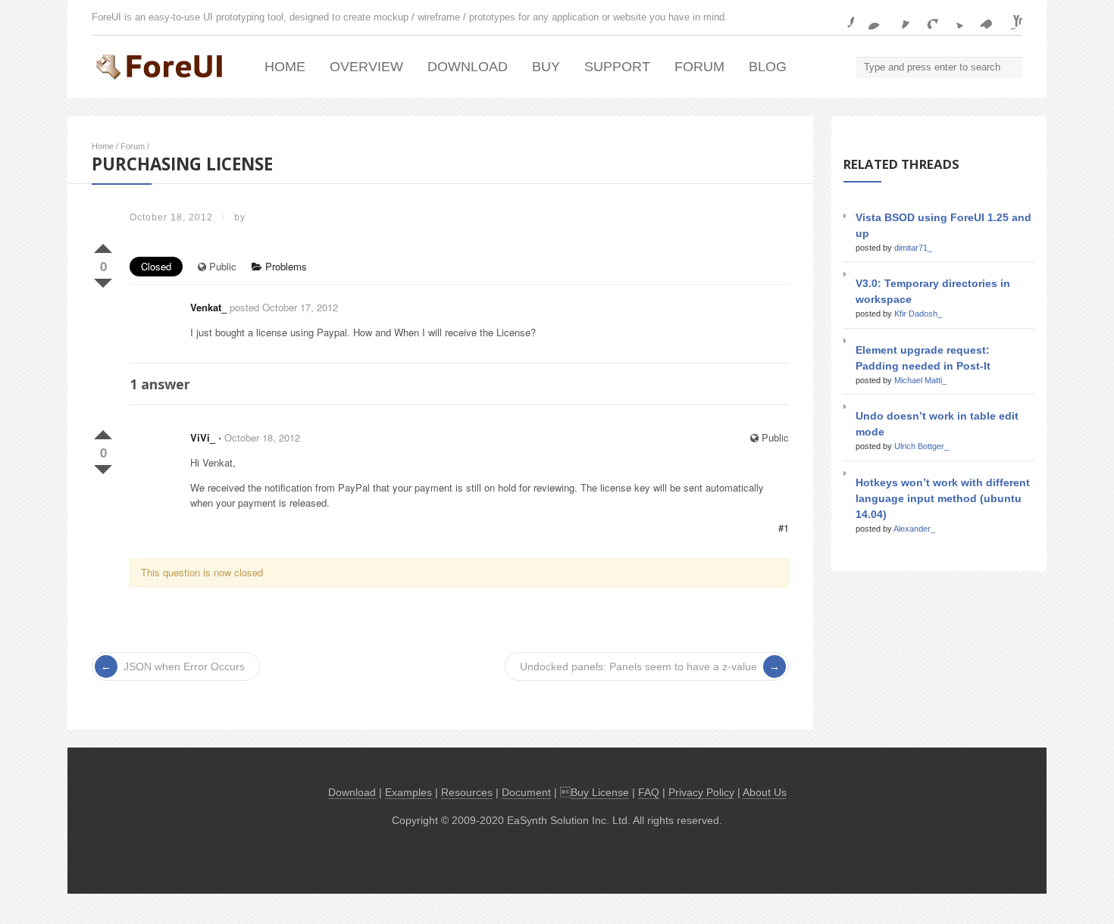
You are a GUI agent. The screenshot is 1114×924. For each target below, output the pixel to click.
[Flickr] (870, 17)
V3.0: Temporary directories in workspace (933, 291)
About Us (765, 792)
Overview (366, 66)
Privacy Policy (701, 792)
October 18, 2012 (262, 437)
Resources (467, 792)
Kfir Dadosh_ (918, 313)
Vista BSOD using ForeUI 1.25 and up (943, 225)
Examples (408, 792)
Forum (699, 66)
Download (467, 66)
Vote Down (103, 280)
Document (526, 792)
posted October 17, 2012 (284, 307)
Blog (768, 66)
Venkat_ (208, 307)
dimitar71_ (913, 247)
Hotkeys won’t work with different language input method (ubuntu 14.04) (943, 498)
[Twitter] (954, 17)
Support (617, 66)
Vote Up (103, 245)
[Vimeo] (982, 17)
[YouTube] (1010, 17)
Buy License (600, 792)
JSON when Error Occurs (184, 666)
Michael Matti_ (920, 380)
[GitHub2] (898, 17)
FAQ (648, 792)
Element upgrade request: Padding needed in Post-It (923, 358)
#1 (783, 527)
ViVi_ (202, 437)
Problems (284, 266)
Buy (546, 66)
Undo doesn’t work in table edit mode (937, 424)
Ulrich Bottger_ (921, 446)
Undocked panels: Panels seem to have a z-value (638, 666)
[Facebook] (842, 17)
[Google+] (926, 17)
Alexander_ (914, 528)
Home (284, 66)
